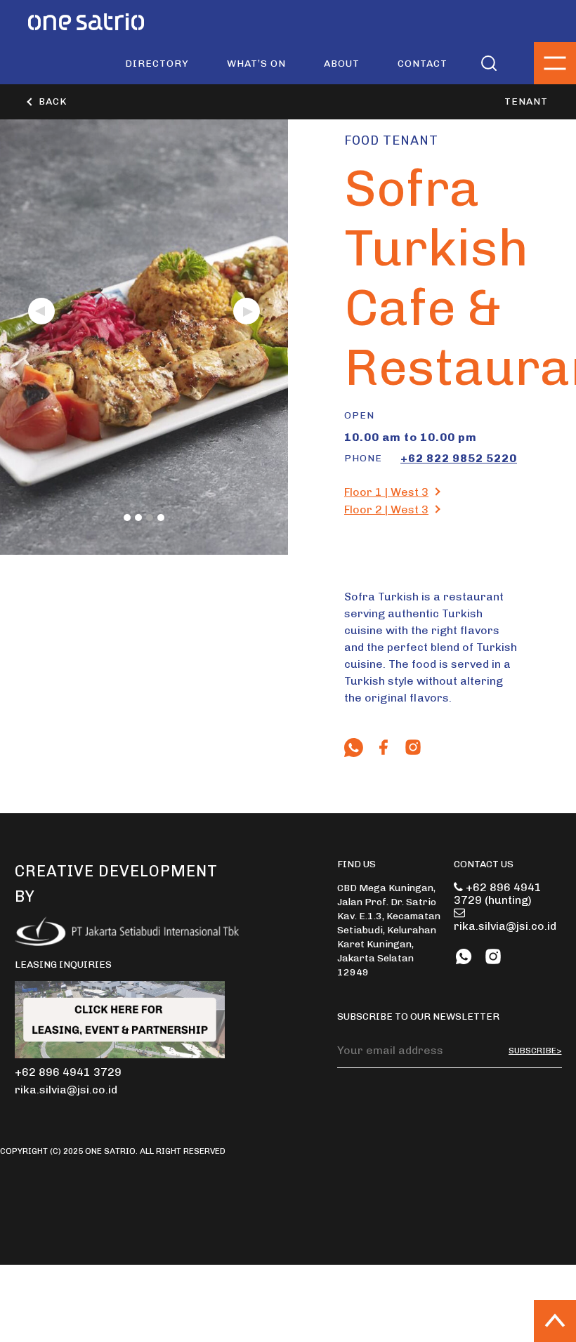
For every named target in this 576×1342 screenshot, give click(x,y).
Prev (41, 311)
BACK (53, 101)
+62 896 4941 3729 (498, 894)
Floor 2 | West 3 (386, 509)
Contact (422, 64)
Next (246, 311)
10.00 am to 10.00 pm (410, 437)
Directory (157, 64)
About (342, 64)
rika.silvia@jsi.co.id (505, 926)
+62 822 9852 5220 (458, 458)
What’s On (256, 64)
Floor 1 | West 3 (386, 492)
